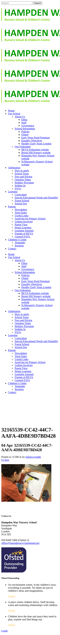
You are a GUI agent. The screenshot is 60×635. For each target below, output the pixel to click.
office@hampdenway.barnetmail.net (20, 543)
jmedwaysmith (33, 457)
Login (4, 630)
